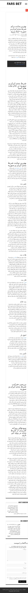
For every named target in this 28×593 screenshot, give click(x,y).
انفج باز (24, 337)
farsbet (17, 591)
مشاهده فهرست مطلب (20, 64)
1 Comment (12, 35)
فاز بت (24, 282)
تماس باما (15, 589)
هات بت (14, 257)
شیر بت (17, 57)
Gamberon (23, 34)
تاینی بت (22, 356)
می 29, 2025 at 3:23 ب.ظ (12, 524)
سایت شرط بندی (18, 168)
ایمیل (24, 567)
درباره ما (20, 589)
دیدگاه (24, 549)
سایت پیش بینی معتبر (21, 35)
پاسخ (9, 536)
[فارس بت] (14, 4)
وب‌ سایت (24, 572)
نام (25, 563)
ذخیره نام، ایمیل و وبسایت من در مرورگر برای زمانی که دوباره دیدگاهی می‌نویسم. (17, 578)
